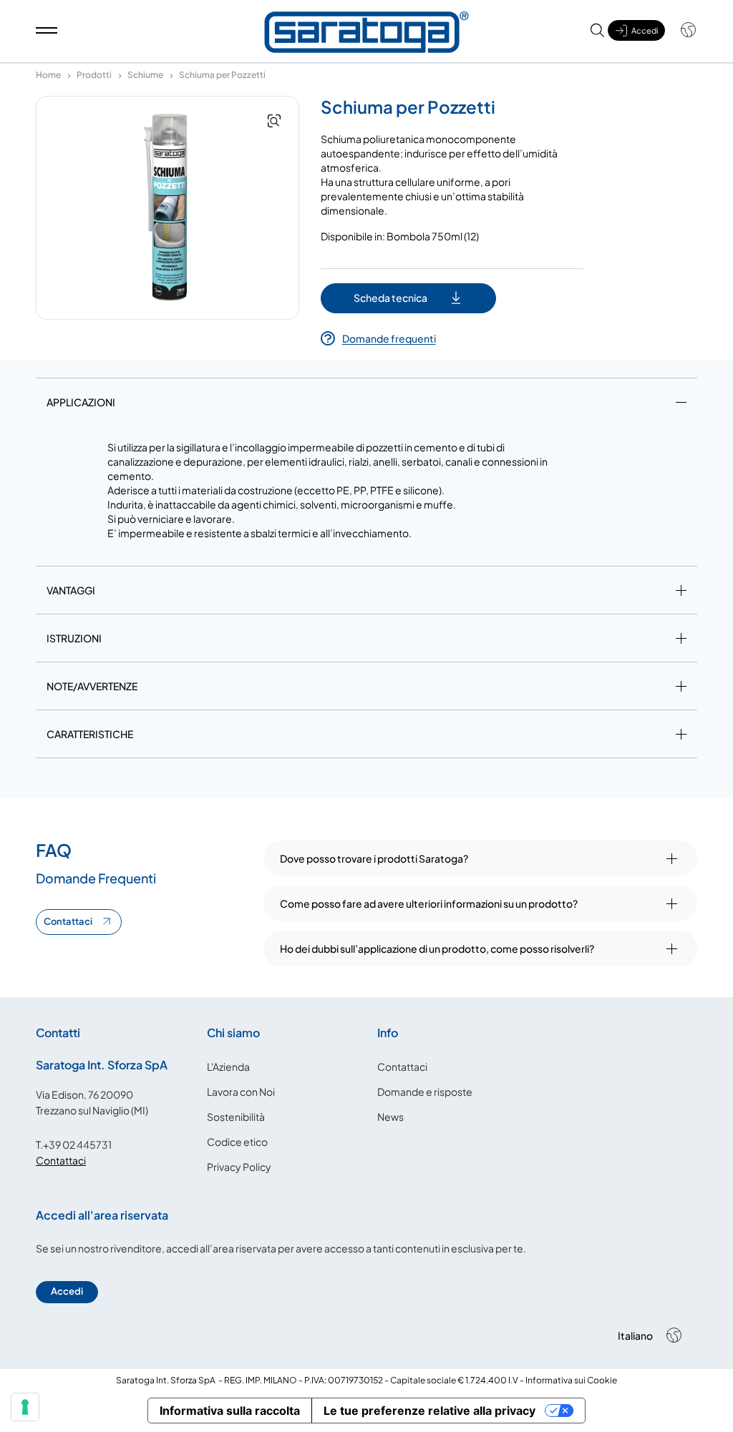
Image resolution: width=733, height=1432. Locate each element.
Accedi (67, 1291)
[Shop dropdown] (681, 30)
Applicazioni (81, 402)
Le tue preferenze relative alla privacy (429, 1410)
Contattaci (68, 921)
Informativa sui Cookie (571, 1380)
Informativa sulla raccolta (230, 1410)
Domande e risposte (424, 1091)
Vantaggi (71, 590)
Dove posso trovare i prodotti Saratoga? (374, 858)
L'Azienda (228, 1066)
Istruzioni (74, 638)
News (390, 1116)
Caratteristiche (90, 733)
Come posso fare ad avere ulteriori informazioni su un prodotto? (429, 903)
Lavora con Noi (241, 1091)
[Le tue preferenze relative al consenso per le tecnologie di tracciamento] (25, 1407)
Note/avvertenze (92, 686)
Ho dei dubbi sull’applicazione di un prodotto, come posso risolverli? (437, 948)
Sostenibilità (236, 1116)
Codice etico (237, 1141)
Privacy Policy (239, 1166)
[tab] (366, 405)
